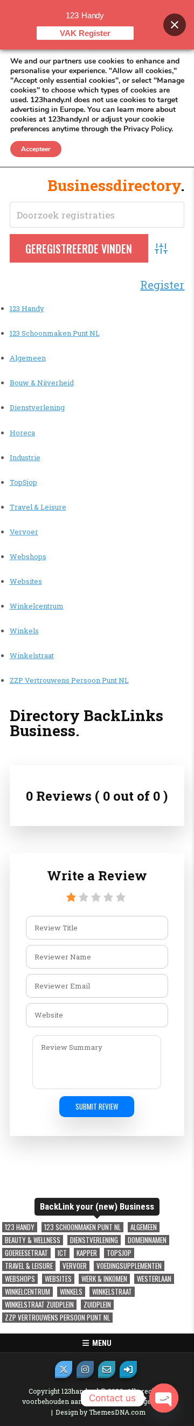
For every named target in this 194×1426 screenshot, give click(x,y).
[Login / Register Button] (128, 1369)
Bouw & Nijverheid (42, 382)
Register (162, 285)
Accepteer (36, 149)
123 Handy (27, 308)
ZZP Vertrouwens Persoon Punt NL (69, 680)
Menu (100, 1343)
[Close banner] (174, 24)
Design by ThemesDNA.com (101, 1412)
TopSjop (23, 482)
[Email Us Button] (106, 1369)
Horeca (22, 432)
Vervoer (24, 531)
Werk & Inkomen (104, 1279)
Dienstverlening (37, 407)
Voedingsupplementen (129, 1266)
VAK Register (85, 33)
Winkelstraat (32, 655)
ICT (62, 1253)
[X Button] (63, 1369)
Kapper (87, 1253)
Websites (26, 581)
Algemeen (28, 358)
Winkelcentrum (37, 606)
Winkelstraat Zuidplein (39, 1305)
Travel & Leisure (38, 507)
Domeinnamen (147, 1240)
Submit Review (96, 1106)
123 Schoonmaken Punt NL (55, 333)
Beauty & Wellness (32, 1240)
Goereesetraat (26, 1253)
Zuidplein (97, 1305)
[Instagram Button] (85, 1369)
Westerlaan (154, 1279)
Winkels (24, 631)
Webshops (28, 556)
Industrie (25, 457)
